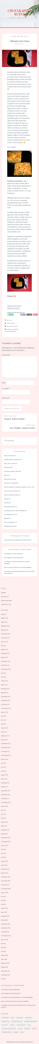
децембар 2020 (5, 837)
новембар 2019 (5, 881)
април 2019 (4, 908)
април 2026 (4, 618)
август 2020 (4, 845)
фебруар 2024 (5, 689)
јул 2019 (3, 896)
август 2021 (4, 806)
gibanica (9, 329)
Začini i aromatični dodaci (11, 495)
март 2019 (4, 912)
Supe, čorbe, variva (9, 463)
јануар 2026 (4, 630)
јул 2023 (3, 716)
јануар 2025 (4, 657)
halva (12, 1025)
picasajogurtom (9, 1028)
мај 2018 (3, 951)
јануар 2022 (4, 787)
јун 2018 (3, 947)
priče (34, 1028)
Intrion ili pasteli (17, 553)
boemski (28, 1017)
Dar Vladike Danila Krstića (22, 426)
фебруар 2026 (5, 626)
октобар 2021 (5, 798)
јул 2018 (3, 943)
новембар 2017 (5, 975)
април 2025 (4, 649)
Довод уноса (5, 596)
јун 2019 (3, 900)
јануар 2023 (4, 740)
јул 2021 (3, 810)
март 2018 (4, 959)
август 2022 (4, 759)
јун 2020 (3, 853)
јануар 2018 (4, 967)
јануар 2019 (4, 920)
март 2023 (4, 732)
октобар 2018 (5, 932)
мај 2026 (3, 614)
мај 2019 (3, 904)
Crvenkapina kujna (19, 12)
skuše (16, 1032)
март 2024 (4, 685)
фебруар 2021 (5, 830)
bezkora (15, 329)
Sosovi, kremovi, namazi (11, 491)
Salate (6, 475)
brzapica (6, 1021)
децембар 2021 (5, 790)
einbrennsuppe (30, 1021)
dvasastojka (17, 1021)
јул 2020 (3, 849)
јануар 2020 (4, 873)
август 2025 (4, 642)
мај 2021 (3, 818)
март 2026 (4, 622)
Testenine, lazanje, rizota (11, 471)
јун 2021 (3, 814)
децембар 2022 (5, 743)
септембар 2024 (6, 669)
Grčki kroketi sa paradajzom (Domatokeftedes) (17, 540)
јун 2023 (3, 720)
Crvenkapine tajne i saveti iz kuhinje (14, 510)
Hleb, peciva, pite (19, 36)
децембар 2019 (5, 877)
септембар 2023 (6, 708)
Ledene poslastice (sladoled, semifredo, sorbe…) (18, 487)
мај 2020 (3, 857)
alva (13, 1017)
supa (22, 1032)
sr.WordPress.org (6, 604)
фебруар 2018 (5, 963)
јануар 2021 (4, 834)
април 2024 (4, 681)
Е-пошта (6, 388)
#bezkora (17, 306)
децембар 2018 (5, 924)
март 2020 (4, 865)
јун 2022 (3, 767)
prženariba (7, 1032)
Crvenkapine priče (9, 514)
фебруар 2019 (5, 916)
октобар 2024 (5, 665)
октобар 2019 (5, 885)
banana (20, 1017)
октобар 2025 (5, 638)
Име (4, 383)
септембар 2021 (6, 802)
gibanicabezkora (10, 331)
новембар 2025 (5, 634)
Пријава (3, 592)
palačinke (21, 1025)
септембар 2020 (6, 841)
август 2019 (4, 892)
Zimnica (6, 499)
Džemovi (6, 503)
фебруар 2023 (5, 736)
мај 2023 (3, 724)
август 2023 (4, 712)
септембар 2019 (6, 888)
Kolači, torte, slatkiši (9, 483)
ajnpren (5, 1017)
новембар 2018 (5, 928)
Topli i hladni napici (9, 506)
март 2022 (4, 779)
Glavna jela (7, 467)
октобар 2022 (5, 751)
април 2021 (4, 822)
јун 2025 (3, 645)
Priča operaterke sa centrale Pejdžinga (20, 567)
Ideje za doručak (8, 455)
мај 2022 (3, 771)
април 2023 (4, 728)
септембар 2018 (6, 935)
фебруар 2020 (5, 869)
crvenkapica (11, 323)
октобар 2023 (5, 704)
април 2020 (4, 861)
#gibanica (10, 306)
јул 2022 (3, 763)
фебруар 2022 (5, 783)
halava (5, 1025)
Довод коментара (6, 600)
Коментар (6, 355)
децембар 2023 (5, 696)
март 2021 (4, 826)
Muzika (6, 518)
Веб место (6, 398)
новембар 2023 (5, 700)
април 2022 (4, 775)
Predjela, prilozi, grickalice (11, 459)
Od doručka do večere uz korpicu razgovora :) (19, 1042)
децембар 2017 (5, 971)
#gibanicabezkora (13, 308)
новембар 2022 (5, 747)
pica (29, 1025)
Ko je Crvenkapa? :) (9, 522)
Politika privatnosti (9, 526)
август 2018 (4, 939)
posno (27, 1028)
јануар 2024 (4, 692)
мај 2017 (3, 979)
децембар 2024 (5, 661)
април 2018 (4, 955)
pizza (20, 1028)
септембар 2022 (6, 755)
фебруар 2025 (5, 653)
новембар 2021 (5, 794)
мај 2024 (3, 677)
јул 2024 (3, 673)
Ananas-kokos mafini (14, 417)
